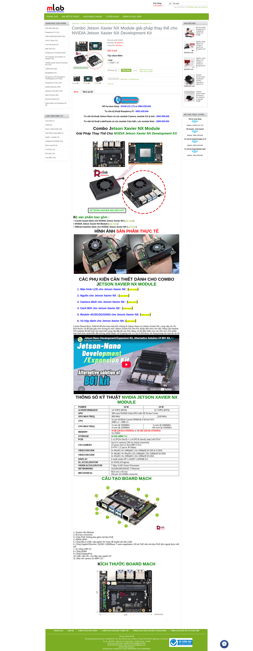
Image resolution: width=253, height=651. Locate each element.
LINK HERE (129, 221)
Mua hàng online (92, 16)
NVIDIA (120, 40)
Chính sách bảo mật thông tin (115, 631)
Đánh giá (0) (88, 92)
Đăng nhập (193, 7)
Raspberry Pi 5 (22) (52, 32)
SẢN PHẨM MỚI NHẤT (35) (55, 36)
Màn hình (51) (50, 49)
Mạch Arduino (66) (52, 95)
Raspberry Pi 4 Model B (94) (55, 53)
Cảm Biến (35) (50, 158)
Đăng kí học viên (132, 16)
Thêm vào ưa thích (146, 70)
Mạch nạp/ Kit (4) (51, 145)
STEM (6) (48, 125)
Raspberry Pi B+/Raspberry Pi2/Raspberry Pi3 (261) (55, 78)
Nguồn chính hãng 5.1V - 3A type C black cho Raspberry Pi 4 (200, 46)
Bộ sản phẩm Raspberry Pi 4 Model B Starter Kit (201, 30)
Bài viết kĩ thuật (70, 16)
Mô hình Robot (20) (52, 99)
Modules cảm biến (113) (54, 91)
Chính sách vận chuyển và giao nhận (149, 631)
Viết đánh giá (134, 79)
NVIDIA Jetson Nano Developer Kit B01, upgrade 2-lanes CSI (200, 79)
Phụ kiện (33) (50, 153)
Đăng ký (205, 7)
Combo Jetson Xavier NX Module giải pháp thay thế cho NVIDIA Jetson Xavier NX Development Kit (116, 23)
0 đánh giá (123, 79)
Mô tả (76, 92)
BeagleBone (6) (51, 73)
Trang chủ (52, 16)
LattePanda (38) (51, 69)
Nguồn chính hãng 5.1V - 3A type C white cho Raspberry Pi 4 (200, 62)
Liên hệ (71, 631)
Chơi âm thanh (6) (51, 45)
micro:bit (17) (50, 121)
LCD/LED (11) (50, 149)
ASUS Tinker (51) (51, 40)
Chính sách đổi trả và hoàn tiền (185, 631)
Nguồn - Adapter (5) (52, 137)
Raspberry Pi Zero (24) (53, 83)
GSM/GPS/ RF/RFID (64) (54, 141)
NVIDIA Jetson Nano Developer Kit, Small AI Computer (200, 95)
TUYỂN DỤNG (112, 16)
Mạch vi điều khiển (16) (53, 129)
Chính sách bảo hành (87, 631)
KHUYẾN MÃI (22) (52, 28)
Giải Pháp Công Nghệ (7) (54, 133)
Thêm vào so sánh (146, 71)
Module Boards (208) (52, 87)
